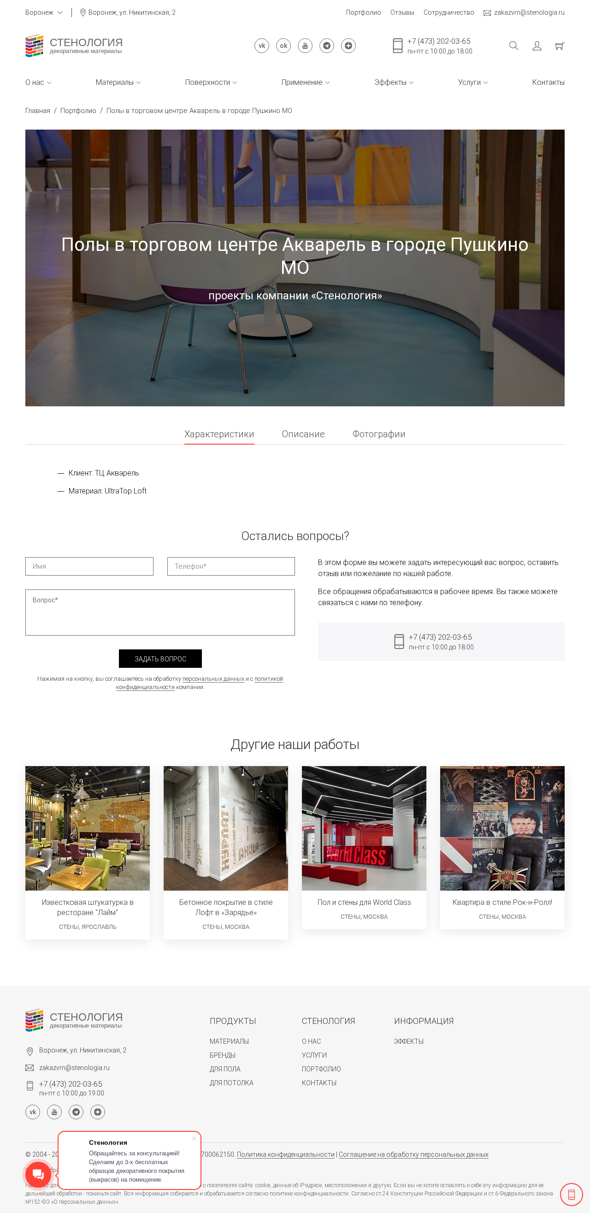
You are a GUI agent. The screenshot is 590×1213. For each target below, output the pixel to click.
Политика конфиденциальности (286, 1154)
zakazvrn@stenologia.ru (529, 12)
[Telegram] (326, 45)
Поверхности (207, 82)
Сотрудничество (449, 12)
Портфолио (363, 12)
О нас (34, 82)
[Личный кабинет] (530, 45)
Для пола (225, 1069)
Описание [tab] (303, 434)
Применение (302, 82)
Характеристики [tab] (219, 434)
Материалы (115, 82)
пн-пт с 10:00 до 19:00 (71, 1088)
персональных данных (213, 678)
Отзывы (402, 12)
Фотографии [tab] (379, 434)
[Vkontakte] (261, 45)
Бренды (223, 1055)
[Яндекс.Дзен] (348, 45)
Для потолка (232, 1083)
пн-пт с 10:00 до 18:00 (439, 45)
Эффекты (390, 82)
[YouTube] (305, 45)
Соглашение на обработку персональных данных (414, 1154)
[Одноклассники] (283, 45)
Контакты (548, 82)
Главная (37, 111)
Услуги (469, 82)
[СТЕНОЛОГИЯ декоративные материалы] (34, 45)
